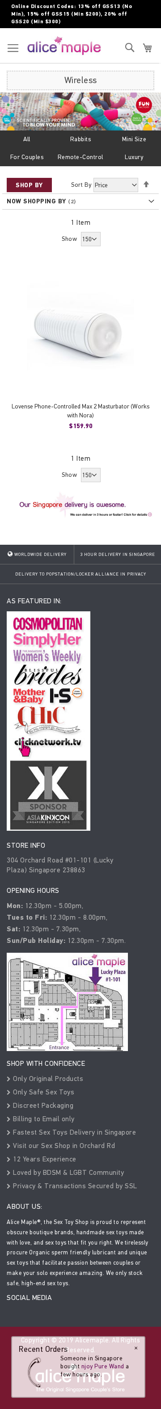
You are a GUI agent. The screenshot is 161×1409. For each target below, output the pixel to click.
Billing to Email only (43, 1119)
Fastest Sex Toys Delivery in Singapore (73, 1132)
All (26, 139)
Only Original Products (47, 1078)
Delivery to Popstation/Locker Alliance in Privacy (80, 574)
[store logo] (64, 45)
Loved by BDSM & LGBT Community (67, 1172)
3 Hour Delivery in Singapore (117, 554)
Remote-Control (80, 157)
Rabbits (80, 139)
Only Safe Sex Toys (42, 1092)
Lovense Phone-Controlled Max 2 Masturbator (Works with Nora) (80, 411)
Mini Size (134, 139)
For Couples (27, 157)
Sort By (81, 185)
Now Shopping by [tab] (36, 201)
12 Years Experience (43, 1159)
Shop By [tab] (29, 185)
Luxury (134, 157)
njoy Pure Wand (102, 1366)
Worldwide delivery (40, 554)
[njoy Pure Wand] (37, 1372)
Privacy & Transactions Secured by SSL (74, 1186)
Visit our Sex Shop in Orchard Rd (63, 1145)
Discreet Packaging (42, 1105)
